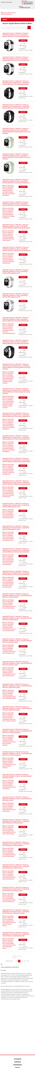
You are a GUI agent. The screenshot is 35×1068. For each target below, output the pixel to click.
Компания (17, 1062)
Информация (17, 1065)
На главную (17, 1059)
